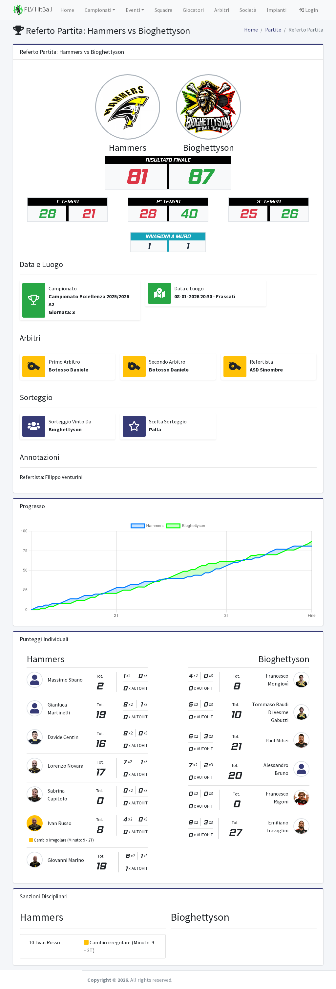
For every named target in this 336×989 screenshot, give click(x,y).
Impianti (276, 10)
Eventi (133, 10)
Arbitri (221, 10)
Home (67, 10)
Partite (273, 29)
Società (248, 10)
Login (311, 10)
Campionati (98, 10)
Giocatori (193, 10)
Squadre (163, 10)
